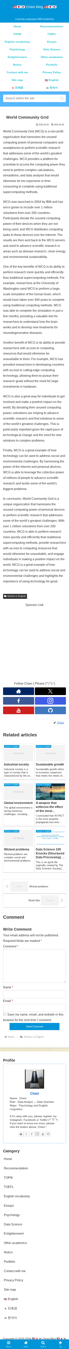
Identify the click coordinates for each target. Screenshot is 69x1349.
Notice (8, 1252)
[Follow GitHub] (50, 710)
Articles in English (16, 596)
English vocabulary (17, 1196)
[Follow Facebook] (18, 701)
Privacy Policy (13, 1280)
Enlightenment (14, 1233)
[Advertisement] (34, 642)
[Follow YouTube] (18, 710)
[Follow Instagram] (50, 701)
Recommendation (16, 1168)
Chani (34, 1093)
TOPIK (8, 1177)
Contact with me (15, 1271)
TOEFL (9, 1186)
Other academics (15, 1243)
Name (8, 987)
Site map (10, 1289)
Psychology (12, 1215)
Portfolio (9, 1261)
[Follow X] (50, 691)
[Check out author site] (18, 691)
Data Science (13, 1224)
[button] (62, 98)
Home (8, 1159)
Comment (10, 946)
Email (8, 1001)
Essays (9, 1205)
